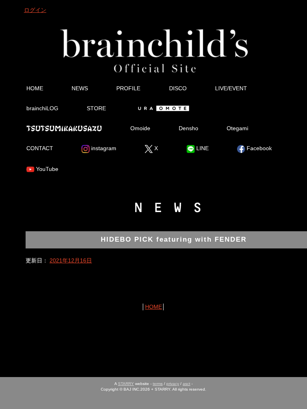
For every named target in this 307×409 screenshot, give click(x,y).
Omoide (140, 128)
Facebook (258, 148)
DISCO (178, 88)
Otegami (237, 128)
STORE (96, 108)
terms (158, 383)
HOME (34, 88)
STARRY (126, 383)
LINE (202, 148)
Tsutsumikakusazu (64, 128)
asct (186, 383)
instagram (103, 148)
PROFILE (128, 88)
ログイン (35, 10)
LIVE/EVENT (231, 88)
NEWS (80, 88)
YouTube (46, 169)
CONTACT (39, 148)
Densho (188, 128)
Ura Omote (162, 108)
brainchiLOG (42, 108)
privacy (172, 383)
